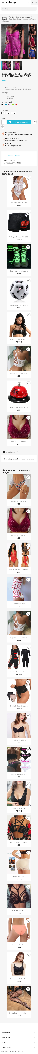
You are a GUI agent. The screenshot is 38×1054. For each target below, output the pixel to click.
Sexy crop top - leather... (19, 339)
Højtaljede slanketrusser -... (19, 706)
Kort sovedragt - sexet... (19, 603)
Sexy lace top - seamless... (19, 373)
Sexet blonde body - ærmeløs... (19, 569)
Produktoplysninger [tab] (13, 155)
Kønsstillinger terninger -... (19, 305)
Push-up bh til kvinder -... (19, 442)
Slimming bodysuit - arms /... (19, 672)
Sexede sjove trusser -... (19, 774)
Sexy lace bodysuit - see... (19, 203)
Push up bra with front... (19, 808)
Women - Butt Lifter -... (19, 877)
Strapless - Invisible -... (19, 740)
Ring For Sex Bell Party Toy (19, 407)
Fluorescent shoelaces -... (19, 271)
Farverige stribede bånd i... (19, 501)
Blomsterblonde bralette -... (19, 979)
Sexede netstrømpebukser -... (19, 1013)
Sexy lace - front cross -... (19, 842)
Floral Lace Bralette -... (19, 911)
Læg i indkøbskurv (19, 122)
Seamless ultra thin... (19, 945)
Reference (8, 160)
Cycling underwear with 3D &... (19, 237)
